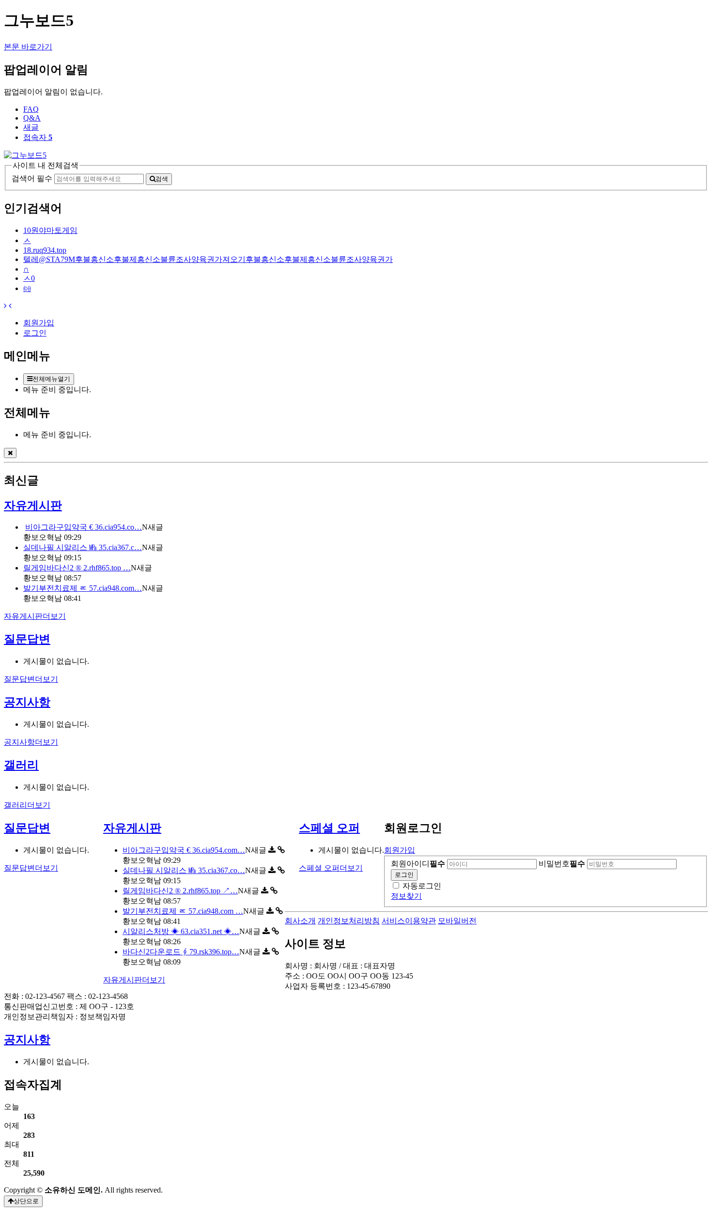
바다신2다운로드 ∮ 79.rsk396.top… (181, 952)
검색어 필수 (32, 178)
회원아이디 (418, 863)
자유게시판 (33, 505)
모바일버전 (457, 921)
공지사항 (27, 702)
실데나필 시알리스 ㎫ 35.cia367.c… (82, 547)
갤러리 (21, 765)
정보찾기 (406, 896)
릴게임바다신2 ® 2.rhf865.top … (77, 568)
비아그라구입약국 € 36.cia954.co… (83, 527)
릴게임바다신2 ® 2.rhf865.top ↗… (180, 891)
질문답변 (27, 639)
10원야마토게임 (50, 230)
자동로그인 (421, 886)
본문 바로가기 (28, 47)
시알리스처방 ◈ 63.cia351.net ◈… (181, 931)
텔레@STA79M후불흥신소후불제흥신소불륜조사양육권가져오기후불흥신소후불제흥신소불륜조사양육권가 (208, 259)
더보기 (35, 616)
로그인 (34, 333)
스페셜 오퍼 (329, 828)
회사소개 (300, 921)
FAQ (31, 109)
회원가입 (38, 323)
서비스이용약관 (409, 921)
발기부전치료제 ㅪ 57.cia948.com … (183, 911)
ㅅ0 (29, 278)
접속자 (37, 137)
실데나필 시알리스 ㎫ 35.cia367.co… (184, 870)
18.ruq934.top (44, 250)
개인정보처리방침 (349, 921)
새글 (31, 127)
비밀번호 (562, 863)
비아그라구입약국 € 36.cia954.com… (184, 850)
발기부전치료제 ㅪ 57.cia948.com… (82, 588)
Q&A (32, 118)
